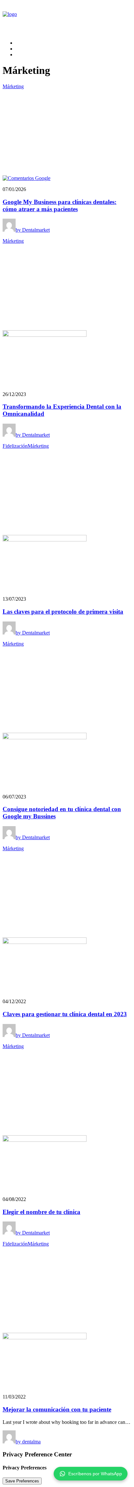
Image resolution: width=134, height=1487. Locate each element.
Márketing (13, 86)
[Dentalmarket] (67, 18)
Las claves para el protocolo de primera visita (63, 611)
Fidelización (15, 446)
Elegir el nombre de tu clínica (41, 1211)
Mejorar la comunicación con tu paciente (57, 1409)
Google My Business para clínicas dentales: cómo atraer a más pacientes (59, 205)
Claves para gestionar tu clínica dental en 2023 (65, 1014)
